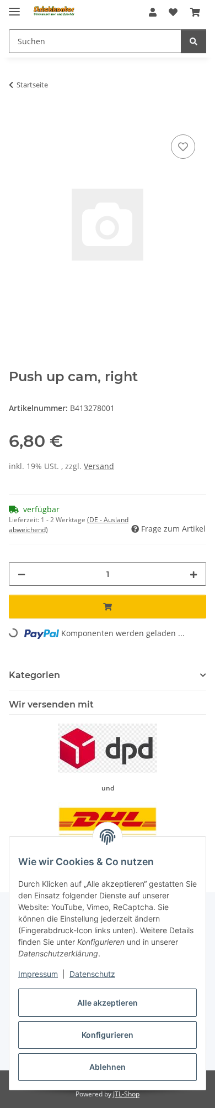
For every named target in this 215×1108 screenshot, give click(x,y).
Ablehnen (107, 1066)
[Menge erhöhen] (193, 574)
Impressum (38, 974)
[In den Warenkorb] (17, 119)
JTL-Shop (126, 1094)
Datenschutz (92, 974)
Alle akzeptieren (107, 1002)
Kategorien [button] (34, 675)
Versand (99, 466)
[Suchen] (193, 41)
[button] (153, 12)
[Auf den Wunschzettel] (183, 146)
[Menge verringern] (21, 574)
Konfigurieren (107, 1034)
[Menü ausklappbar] (14, 7)
